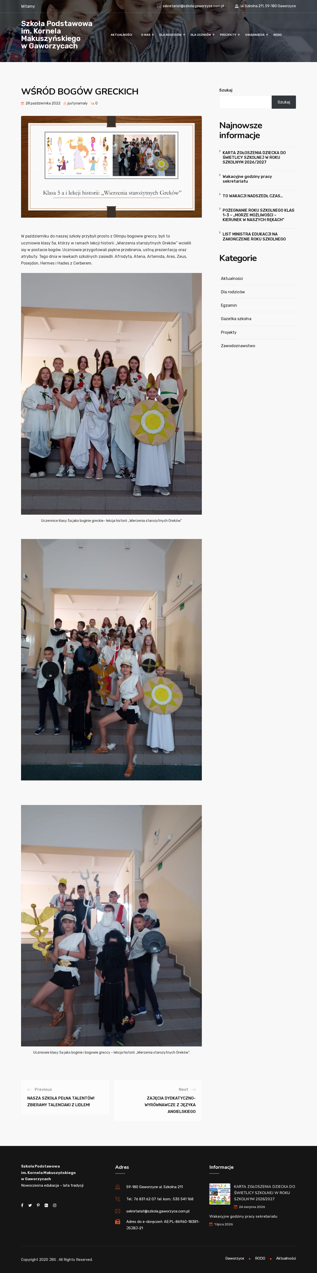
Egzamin (229, 305)
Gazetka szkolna (236, 318)
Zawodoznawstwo (238, 345)
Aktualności (121, 34)
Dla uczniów (200, 34)
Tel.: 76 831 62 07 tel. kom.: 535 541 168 (159, 1199)
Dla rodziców (170, 34)
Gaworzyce (234, 1258)
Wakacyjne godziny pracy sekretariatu (247, 179)
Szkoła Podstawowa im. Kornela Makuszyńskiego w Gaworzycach (56, 34)
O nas (145, 34)
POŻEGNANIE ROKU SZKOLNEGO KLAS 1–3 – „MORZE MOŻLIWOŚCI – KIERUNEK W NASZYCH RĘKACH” (258, 215)
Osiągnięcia (254, 34)
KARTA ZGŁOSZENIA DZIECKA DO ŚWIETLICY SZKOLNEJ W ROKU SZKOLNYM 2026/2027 (254, 157)
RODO (277, 34)
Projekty (228, 34)
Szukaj (225, 90)
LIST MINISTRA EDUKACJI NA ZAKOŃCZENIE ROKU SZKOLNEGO (254, 236)
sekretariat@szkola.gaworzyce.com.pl (193, 6)
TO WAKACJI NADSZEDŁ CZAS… (253, 196)
